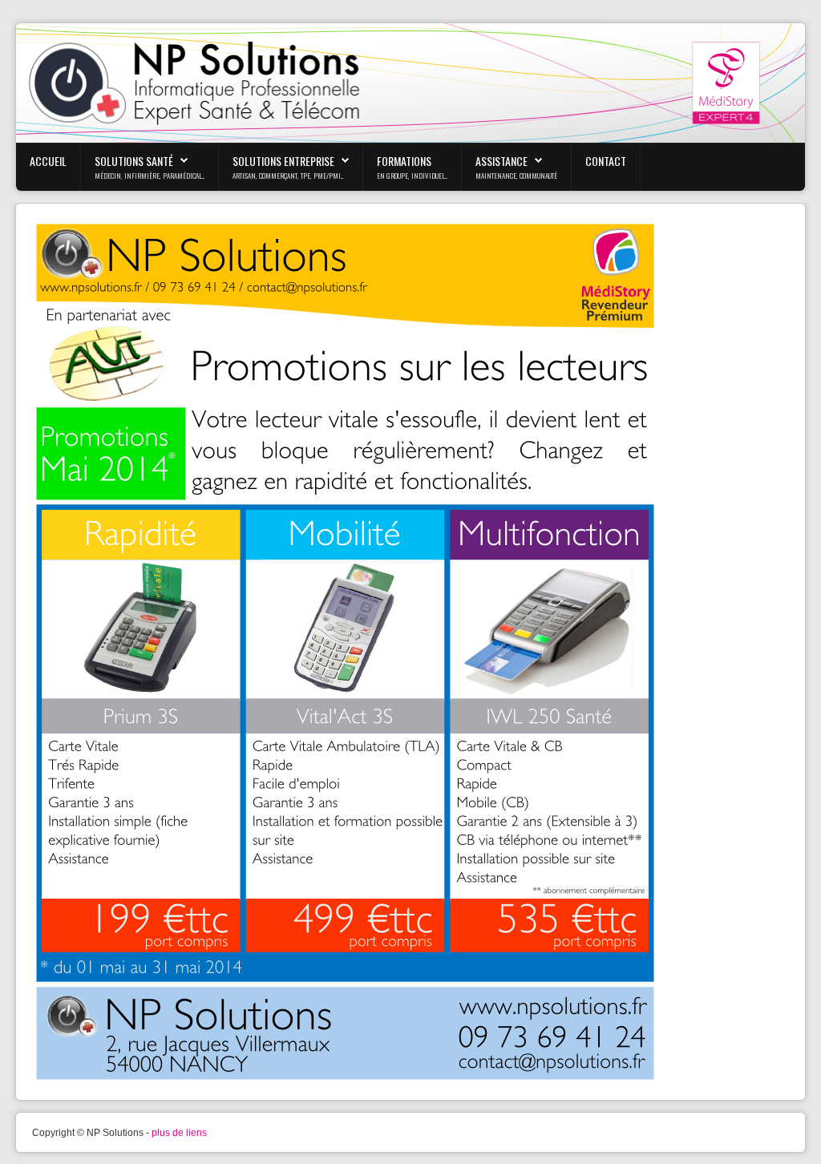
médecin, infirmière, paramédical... (149, 175)
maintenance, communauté (516, 175)
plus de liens (179, 1133)
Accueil (48, 160)
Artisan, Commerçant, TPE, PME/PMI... (288, 175)
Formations (404, 160)
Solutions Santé (134, 160)
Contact (605, 160)
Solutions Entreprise (283, 160)
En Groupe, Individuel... (412, 175)
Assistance (501, 160)
